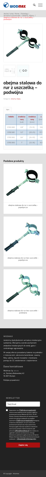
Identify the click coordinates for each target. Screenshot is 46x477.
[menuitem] (33, 5)
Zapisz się (23, 445)
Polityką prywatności (27, 410)
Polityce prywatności (24, 420)
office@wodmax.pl (22, 430)
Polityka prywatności (11, 380)
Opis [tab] (7, 110)
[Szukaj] (33, 5)
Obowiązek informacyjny (26, 439)
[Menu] (39, 5)
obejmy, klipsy (15, 99)
